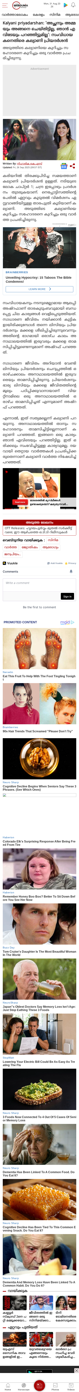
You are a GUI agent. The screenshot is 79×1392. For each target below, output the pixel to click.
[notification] (73, 5)
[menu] (6, 5)
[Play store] (65, 5)
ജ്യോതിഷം (30, 547)
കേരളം (39, 15)
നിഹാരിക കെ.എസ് (29, 163)
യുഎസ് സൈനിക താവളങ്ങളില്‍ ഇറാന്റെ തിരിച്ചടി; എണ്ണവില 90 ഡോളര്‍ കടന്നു (14, 1353)
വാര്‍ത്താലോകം (15, 15)
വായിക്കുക (18, 1291)
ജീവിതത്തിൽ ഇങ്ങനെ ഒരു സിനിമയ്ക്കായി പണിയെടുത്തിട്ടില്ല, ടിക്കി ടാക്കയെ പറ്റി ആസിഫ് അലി (41, 1317)
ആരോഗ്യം (51, 547)
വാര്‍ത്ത (10, 547)
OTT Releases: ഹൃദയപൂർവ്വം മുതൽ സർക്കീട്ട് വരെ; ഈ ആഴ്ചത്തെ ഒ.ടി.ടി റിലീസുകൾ (38, 530)
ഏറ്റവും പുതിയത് (22, 1327)
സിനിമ (55, 15)
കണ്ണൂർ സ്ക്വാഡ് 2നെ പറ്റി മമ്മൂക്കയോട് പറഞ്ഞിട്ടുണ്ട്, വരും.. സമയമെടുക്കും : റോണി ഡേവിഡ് (14, 1317)
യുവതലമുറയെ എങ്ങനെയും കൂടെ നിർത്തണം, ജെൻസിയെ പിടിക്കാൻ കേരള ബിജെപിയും (40, 1353)
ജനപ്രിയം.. (12, 554)
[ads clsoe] (76, 1370)
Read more (20, 502)
